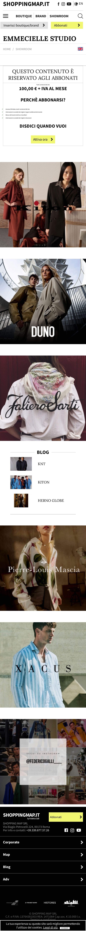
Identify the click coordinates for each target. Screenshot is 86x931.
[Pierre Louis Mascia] (43, 568)
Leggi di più (50, 927)
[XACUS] (43, 665)
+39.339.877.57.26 (37, 830)
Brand (40, 16)
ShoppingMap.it (26, 4)
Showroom (59, 16)
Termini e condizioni (43, 919)
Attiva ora (40, 139)
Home (7, 49)
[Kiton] (43, 204)
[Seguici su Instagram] (63, 4)
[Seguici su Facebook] (58, 4)
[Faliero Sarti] (43, 398)
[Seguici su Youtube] (68, 4)
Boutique (24, 16)
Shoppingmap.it (21, 816)
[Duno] (43, 301)
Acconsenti (64, 928)
